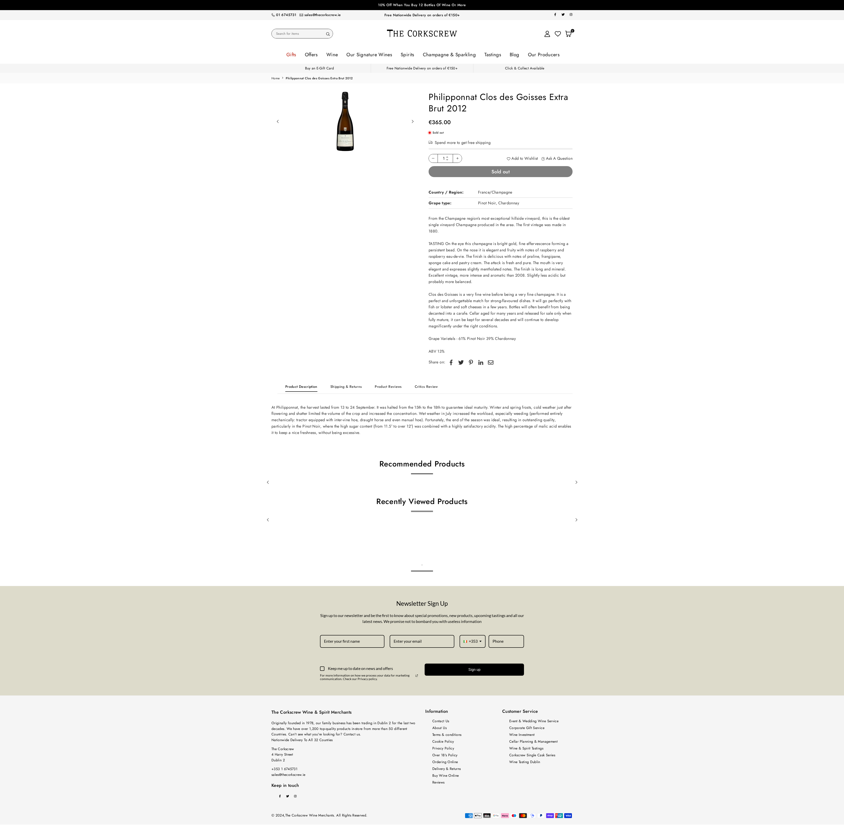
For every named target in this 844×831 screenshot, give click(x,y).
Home (275, 77)
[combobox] (473, 640)
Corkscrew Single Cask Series (532, 753)
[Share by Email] (491, 361)
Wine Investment (522, 733)
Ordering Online (445, 760)
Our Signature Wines (381, 54)
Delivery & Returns (446, 767)
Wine (352, 54)
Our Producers (517, 54)
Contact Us (440, 719)
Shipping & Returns (346, 385)
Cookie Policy (443, 740)
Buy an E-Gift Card (319, 66)
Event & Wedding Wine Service (533, 719)
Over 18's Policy (445, 753)
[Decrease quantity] (433, 157)
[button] (413, 120)
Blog (494, 54)
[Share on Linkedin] (481, 361)
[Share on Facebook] (451, 361)
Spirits (411, 54)
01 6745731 (286, 14)
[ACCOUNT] (547, 33)
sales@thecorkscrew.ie (322, 14)
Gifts (320, 54)
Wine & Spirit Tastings (526, 746)
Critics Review (426, 385)
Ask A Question (559, 157)
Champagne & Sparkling (444, 54)
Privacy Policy (443, 746)
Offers (335, 54)
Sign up (474, 668)
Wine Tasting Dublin (524, 760)
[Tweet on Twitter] (461, 361)
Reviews (438, 781)
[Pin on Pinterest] (471, 361)
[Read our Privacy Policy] (416, 674)
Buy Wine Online (445, 774)
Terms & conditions (446, 733)
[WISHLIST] (558, 33)
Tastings (477, 54)
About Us (439, 726)
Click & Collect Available (524, 66)
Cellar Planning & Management (533, 740)
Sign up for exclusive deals (422, 4)
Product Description (301, 385)
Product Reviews (388, 385)
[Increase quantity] (457, 157)
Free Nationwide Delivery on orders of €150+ (422, 15)
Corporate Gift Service (526, 726)
